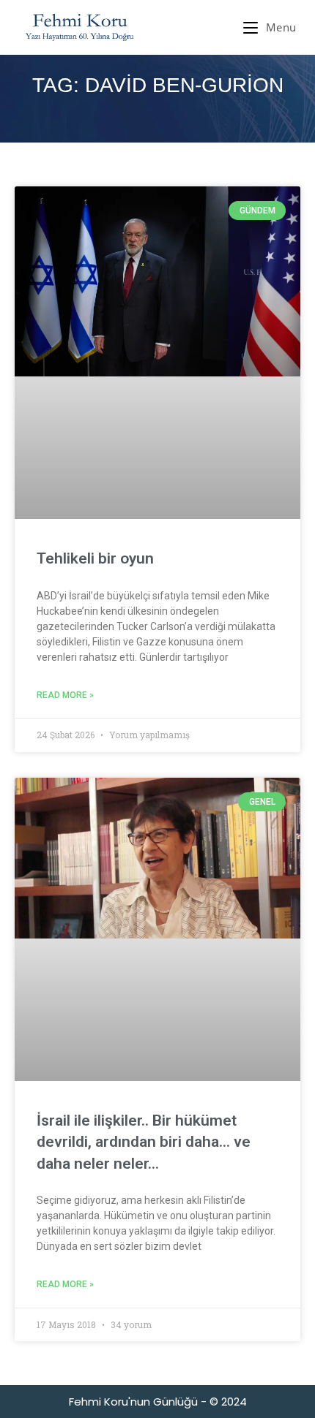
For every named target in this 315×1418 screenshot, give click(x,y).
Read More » (65, 695)
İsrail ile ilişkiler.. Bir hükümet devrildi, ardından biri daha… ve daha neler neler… (144, 1142)
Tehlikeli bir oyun (95, 558)
